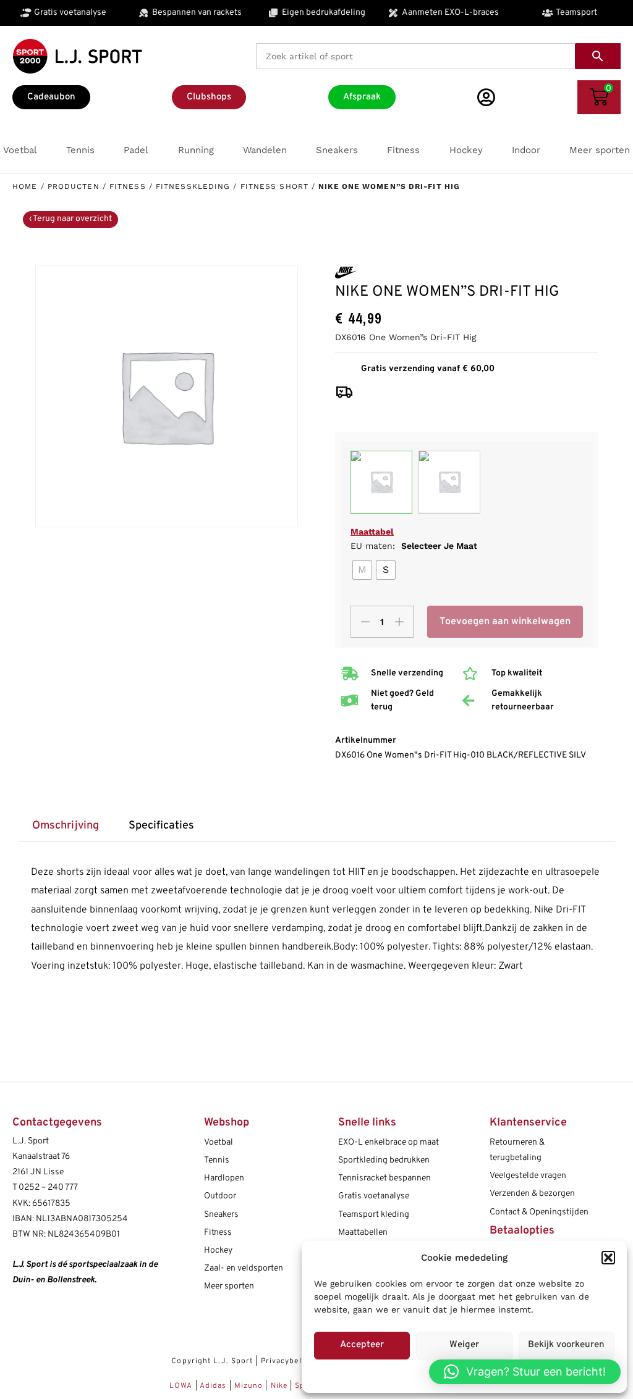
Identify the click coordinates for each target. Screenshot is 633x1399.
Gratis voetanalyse (373, 1196)
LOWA (182, 1386)
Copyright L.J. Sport (212, 1361)
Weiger (464, 1345)
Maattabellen (363, 1232)
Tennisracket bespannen (384, 1178)
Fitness (127, 186)
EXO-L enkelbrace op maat (388, 1142)
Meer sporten (229, 1286)
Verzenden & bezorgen (532, 1193)
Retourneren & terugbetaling (517, 1150)
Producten (74, 186)
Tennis (216, 1160)
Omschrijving (65, 826)
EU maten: (413, 546)
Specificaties (161, 826)
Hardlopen (224, 1178)
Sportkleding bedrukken (384, 1160)
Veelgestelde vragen (528, 1176)
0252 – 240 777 (48, 1187)
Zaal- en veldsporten (243, 1268)
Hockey (218, 1250)
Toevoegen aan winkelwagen (505, 622)
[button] (608, 1257)
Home (24, 186)
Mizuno (250, 1386)
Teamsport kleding (373, 1214)
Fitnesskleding (193, 186)
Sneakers (221, 1214)
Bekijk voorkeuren (566, 1345)
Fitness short (274, 186)
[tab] (65, 826)
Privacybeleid (287, 1361)
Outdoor (220, 1196)
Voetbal (218, 1142)
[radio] (362, 570)
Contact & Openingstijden (539, 1212)
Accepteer (362, 1345)
